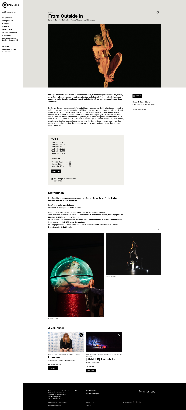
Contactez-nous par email (57, 403)
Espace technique (92, 394)
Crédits (88, 406)
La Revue (5, 27)
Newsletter (89, 403)
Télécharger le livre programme (9, 50)
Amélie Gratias (64, 20)
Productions (6, 35)
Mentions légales (54, 406)
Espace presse (91, 391)
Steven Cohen (53, 20)
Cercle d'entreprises (9, 32)
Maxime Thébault (76, 20)
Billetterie (5, 46)
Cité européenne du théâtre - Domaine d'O (10, 39)
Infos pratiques (7, 21)
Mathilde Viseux (89, 20)
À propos (5, 24)
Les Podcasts (7, 29)
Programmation (7, 18)
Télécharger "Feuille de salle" (65, 179)
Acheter (57, 171)
